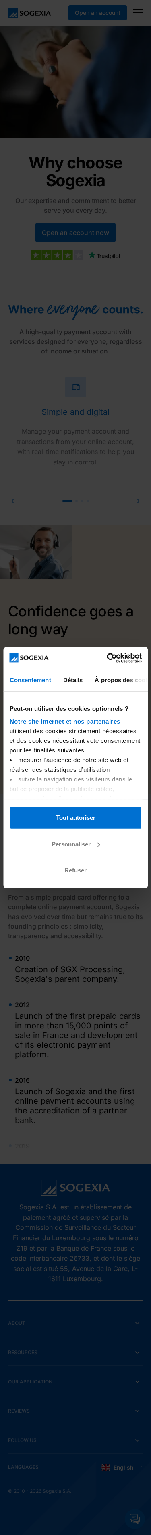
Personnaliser (71, 843)
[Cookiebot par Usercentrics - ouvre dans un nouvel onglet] (107, 658)
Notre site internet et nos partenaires (64, 721)
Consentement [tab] (30, 680)
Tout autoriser (75, 817)
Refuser (75, 870)
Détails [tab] (73, 680)
